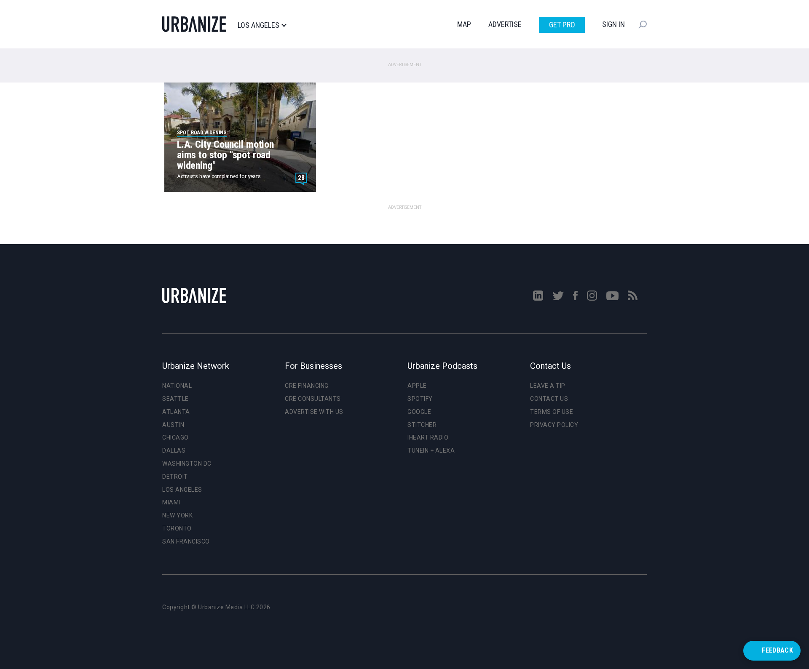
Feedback (777, 650)
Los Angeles (258, 25)
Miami (171, 502)
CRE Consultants (313, 398)
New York (177, 515)
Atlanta (176, 411)
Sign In (613, 24)
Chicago (175, 437)
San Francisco (186, 541)
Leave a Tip (547, 385)
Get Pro (562, 24)
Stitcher (422, 424)
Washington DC (187, 463)
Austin (173, 424)
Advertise (505, 24)
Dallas (173, 450)
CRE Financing (307, 385)
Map (464, 24)
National (177, 385)
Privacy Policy (554, 424)
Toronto (177, 528)
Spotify (420, 398)
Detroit (175, 476)
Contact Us (549, 398)
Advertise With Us (314, 411)
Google (419, 411)
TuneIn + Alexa (431, 450)
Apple (417, 385)
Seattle (175, 398)
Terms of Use (551, 411)
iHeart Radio (427, 437)
